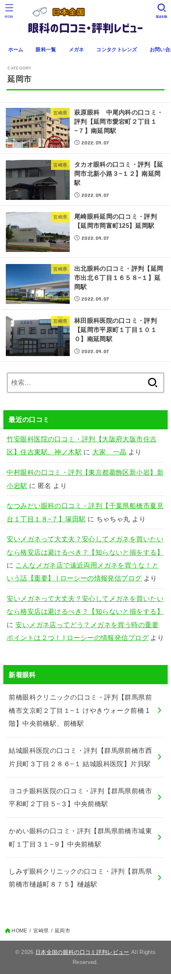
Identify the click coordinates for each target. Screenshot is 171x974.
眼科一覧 (46, 49)
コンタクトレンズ (116, 49)
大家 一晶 (109, 452)
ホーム (16, 49)
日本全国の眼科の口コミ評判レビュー (82, 952)
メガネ (76, 49)
